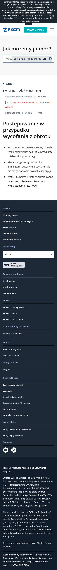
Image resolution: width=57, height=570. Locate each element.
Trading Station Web (12, 333)
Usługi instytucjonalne (13, 397)
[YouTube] (5, 450)
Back (8, 83)
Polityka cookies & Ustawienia (17, 429)
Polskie (8, 254)
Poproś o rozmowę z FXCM (15, 415)
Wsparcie (7, 391)
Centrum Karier (10, 233)
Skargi (29, 561)
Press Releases (10, 227)
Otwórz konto (36, 29)
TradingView (9, 281)
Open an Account (11, 355)
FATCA (14, 565)
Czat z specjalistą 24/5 (13, 385)
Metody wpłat (9, 409)
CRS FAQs (24, 565)
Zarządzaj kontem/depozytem (17, 403)
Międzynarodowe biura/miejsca (18, 221)
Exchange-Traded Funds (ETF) (22, 90)
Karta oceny (21, 558)
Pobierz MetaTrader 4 (13, 319)
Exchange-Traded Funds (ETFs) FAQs (23, 112)
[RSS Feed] (13, 450)
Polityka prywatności (13, 435)
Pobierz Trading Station (14, 307)
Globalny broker (10, 215)
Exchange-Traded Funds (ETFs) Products (25, 96)
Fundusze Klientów (12, 239)
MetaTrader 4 (9, 293)
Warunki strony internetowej (18, 554)
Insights (6, 369)
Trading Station (10, 287)
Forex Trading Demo (12, 349)
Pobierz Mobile (10, 313)
